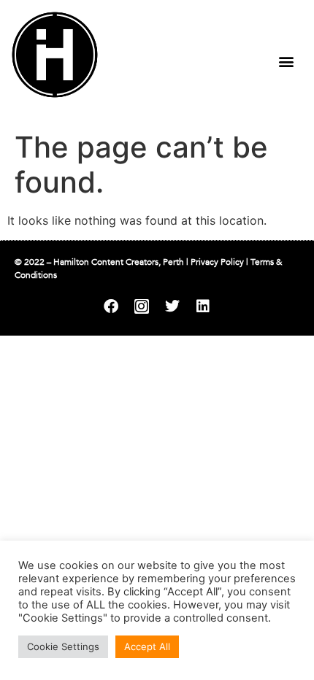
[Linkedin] (203, 306)
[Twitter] (172, 306)
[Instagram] (141, 306)
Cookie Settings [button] (63, 646)
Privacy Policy (217, 262)
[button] (286, 61)
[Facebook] (111, 306)
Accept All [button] (147, 646)
